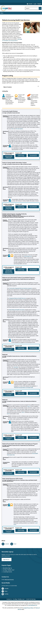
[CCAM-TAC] (6, 8)
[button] (38, 86)
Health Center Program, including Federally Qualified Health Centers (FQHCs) (14, 214)
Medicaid (4, 354)
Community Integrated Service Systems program (20, 288)
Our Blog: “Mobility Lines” (8, 570)
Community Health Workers (10, 111)
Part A (28, 406)
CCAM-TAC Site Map (30, 599)
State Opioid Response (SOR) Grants (12, 478)
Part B (14, 409)
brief (12, 128)
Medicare (4, 399)
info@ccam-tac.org (9, 579)
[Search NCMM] (40, 8)
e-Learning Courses (7, 571)
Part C (23, 412)
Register (39, 3)
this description (19, 128)
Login (35, 3)
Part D (8, 413)
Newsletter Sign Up (7, 568)
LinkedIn (30, 3)
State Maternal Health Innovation (16, 309)
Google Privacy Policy (28, 607)
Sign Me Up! (6, 559)
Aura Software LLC (32, 605)
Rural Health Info (28, 256)
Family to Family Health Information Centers (14, 162)
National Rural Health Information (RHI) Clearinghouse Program (20, 444)
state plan (16, 367)
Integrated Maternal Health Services (17, 298)
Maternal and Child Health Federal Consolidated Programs (18, 277)
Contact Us (9, 599)
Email (15, 543)
